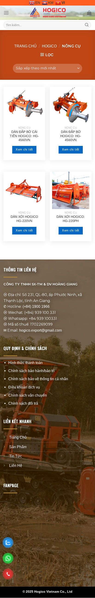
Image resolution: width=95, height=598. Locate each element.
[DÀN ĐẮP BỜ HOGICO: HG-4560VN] (70, 105)
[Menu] (6, 12)
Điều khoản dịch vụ (24, 387)
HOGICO (49, 46)
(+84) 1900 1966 (36, 307)
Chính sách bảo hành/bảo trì (31, 371)
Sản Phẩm (18, 447)
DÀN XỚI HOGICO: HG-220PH (70, 219)
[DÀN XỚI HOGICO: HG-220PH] (70, 190)
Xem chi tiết (24, 149)
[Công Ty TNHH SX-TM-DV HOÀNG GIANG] (47, 13)
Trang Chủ (18, 437)
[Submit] (87, 25)
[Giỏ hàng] (89, 13)
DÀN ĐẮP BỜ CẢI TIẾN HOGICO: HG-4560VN (24, 136)
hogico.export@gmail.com (40, 330)
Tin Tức (15, 456)
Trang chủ (25, 46)
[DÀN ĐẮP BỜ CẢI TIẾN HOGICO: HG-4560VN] (24, 105)
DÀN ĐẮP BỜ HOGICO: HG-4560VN (70, 136)
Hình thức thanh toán (25, 363)
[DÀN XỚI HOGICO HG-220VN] (24, 190)
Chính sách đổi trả (23, 403)
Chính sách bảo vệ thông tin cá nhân (38, 379)
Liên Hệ (15, 466)
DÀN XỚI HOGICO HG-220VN (24, 219)
